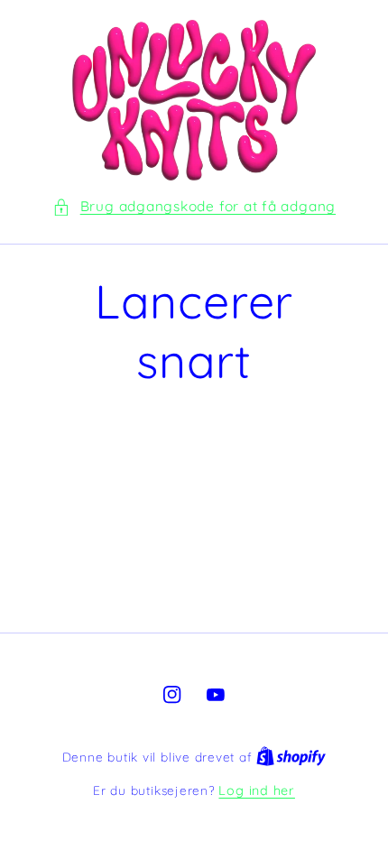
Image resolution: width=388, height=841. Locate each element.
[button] (194, 207)
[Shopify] (291, 757)
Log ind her (256, 790)
